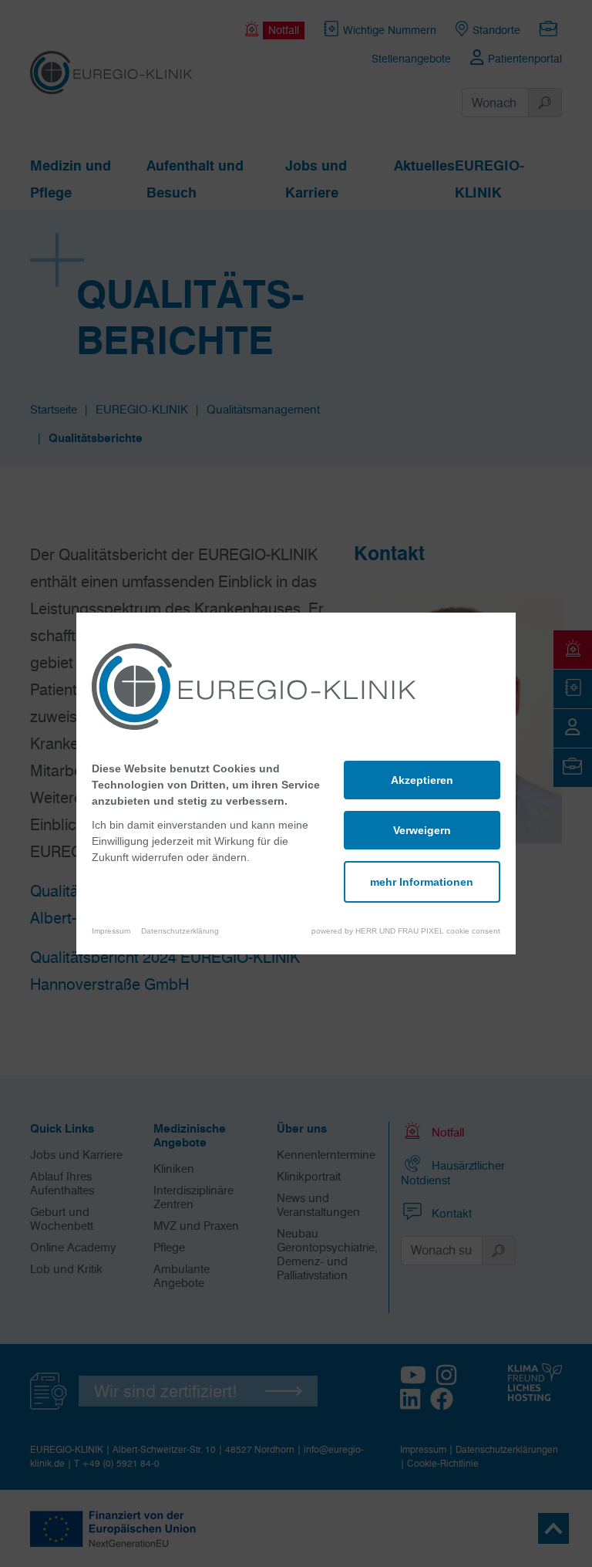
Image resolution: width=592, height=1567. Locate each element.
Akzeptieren (422, 780)
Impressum (111, 931)
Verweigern (422, 830)
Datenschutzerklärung (180, 931)
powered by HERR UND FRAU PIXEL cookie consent (405, 931)
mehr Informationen (421, 882)
